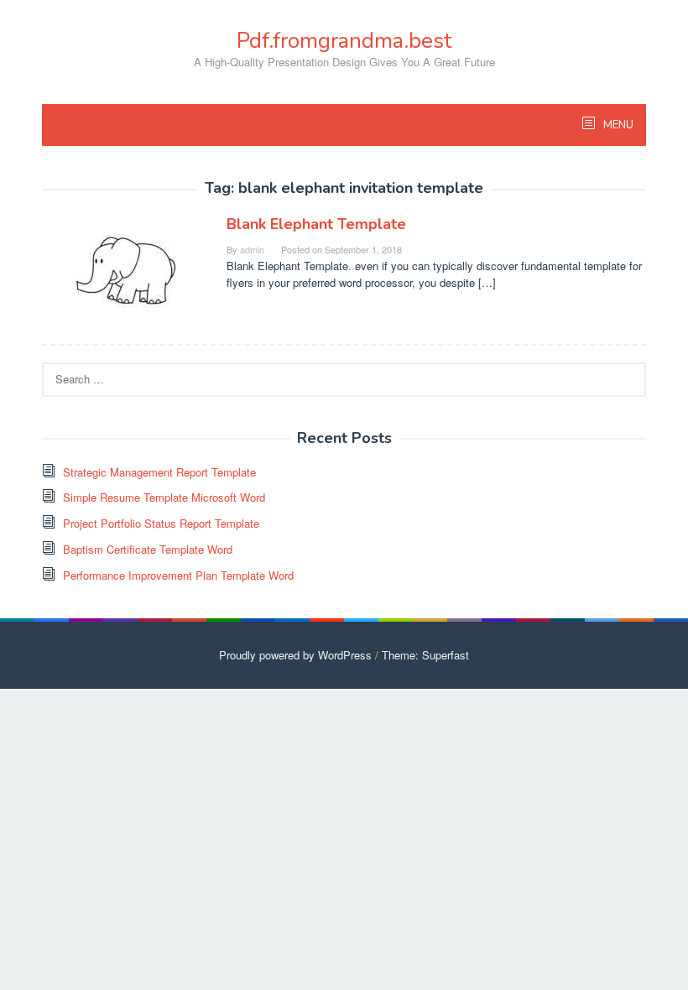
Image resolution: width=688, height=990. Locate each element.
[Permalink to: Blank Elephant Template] (126, 269)
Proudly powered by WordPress (295, 655)
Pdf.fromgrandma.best (344, 40)
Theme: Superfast (425, 655)
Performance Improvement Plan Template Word (178, 575)
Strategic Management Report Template (159, 472)
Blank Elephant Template (316, 224)
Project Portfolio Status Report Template (161, 523)
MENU (617, 125)
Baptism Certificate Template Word (147, 549)
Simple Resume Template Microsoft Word (164, 497)
